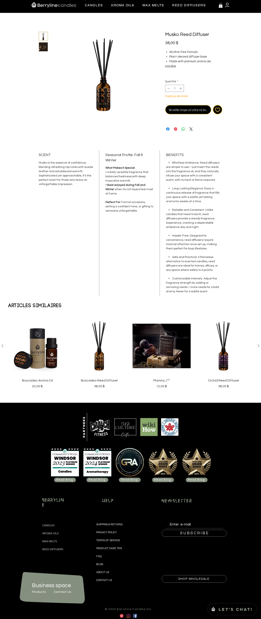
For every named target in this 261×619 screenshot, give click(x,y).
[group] (130, 353)
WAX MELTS (49, 541)
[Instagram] (128, 616)
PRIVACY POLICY (106, 532)
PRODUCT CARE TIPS (109, 548)
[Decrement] (168, 88)
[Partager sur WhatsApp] (183, 129)
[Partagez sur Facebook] (167, 129)
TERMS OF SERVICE (108, 540)
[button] (221, 5)
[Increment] (181, 88)
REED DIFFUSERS (52, 549)
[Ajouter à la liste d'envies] (217, 110)
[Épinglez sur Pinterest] (175, 129)
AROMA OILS (50, 533)
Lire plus (170, 66)
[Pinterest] (122, 616)
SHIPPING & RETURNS (109, 524)
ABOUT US (102, 572)
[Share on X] (191, 129)
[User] (227, 5)
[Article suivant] (258, 345)
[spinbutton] (175, 88)
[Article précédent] (2, 345)
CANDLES (48, 525)
